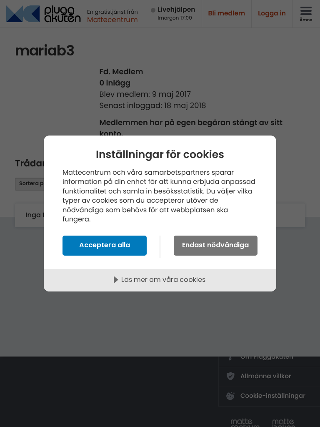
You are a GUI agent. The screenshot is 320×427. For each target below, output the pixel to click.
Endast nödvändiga (215, 245)
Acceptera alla (104, 245)
